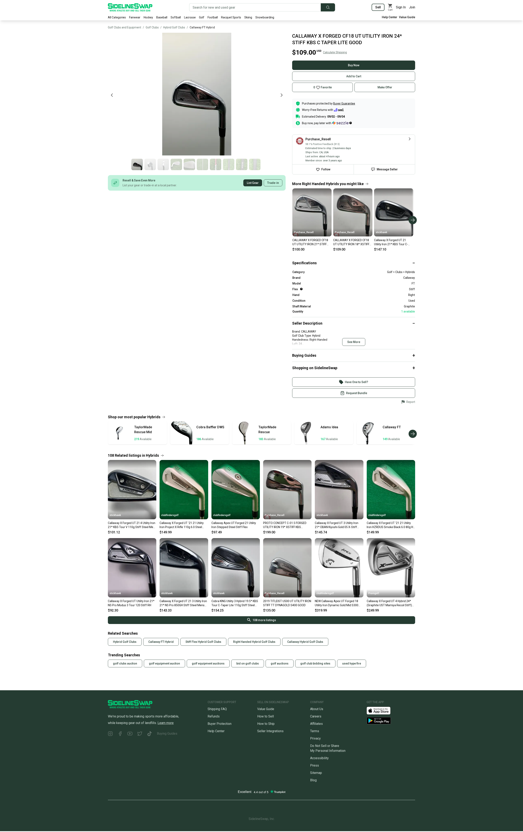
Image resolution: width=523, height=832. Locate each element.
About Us (316, 709)
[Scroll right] (413, 220)
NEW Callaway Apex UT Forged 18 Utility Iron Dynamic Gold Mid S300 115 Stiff (336, 603)
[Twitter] (139, 734)
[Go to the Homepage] (130, 7)
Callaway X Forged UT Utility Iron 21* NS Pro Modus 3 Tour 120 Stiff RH (131, 603)
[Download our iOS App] (382, 710)
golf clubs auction (125, 663)
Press (314, 765)
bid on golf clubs (247, 663)
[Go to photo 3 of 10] (163, 164)
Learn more (166, 723)
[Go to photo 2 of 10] (150, 164)
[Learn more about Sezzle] (342, 123)
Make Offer (385, 87)
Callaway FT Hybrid (202, 27)
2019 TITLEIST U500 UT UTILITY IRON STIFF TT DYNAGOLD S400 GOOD (287, 603)
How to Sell (265, 716)
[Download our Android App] (391, 720)
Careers (315, 716)
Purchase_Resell (304, 232)
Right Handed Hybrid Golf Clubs (254, 641)
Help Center (389, 17)
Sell (378, 7)
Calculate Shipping (335, 52)
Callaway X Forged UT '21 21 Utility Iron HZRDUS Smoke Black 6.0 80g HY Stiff (391, 525)
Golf (201, 17)
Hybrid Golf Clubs (174, 27)
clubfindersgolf (170, 515)
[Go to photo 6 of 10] (202, 164)
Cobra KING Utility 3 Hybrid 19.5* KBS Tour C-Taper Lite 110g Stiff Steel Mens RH (234, 603)
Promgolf (373, 593)
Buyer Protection (219, 724)
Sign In (401, 7)
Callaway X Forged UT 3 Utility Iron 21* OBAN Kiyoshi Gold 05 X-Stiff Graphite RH (336, 525)
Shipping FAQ (217, 709)
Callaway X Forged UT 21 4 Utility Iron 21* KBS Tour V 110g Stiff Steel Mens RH (132, 525)
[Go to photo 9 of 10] (241, 164)
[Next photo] (281, 95)
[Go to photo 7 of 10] (215, 164)
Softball (176, 17)
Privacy (315, 738)
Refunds (214, 716)
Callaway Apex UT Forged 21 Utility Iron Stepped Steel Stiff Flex (233, 525)
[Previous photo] (112, 95)
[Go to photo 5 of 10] (189, 164)
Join (412, 7)
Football (213, 17)
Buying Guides (167, 733)
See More (353, 342)
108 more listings (264, 620)
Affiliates (316, 724)
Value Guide (407, 17)
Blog (313, 780)
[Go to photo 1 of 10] (137, 164)
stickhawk (381, 232)
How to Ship (266, 724)
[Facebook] (120, 734)
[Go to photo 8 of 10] (228, 164)
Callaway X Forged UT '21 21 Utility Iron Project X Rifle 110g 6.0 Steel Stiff (182, 525)
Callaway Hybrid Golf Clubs (305, 641)
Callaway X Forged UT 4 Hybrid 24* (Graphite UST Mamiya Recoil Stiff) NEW (389, 603)
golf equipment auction (164, 663)
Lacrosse (190, 17)
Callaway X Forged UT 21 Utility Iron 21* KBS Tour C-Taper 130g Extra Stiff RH (391, 242)
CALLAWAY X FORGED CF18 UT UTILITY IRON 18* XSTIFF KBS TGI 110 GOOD (351, 242)
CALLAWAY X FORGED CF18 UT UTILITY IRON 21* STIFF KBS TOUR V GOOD (310, 242)
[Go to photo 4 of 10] (176, 164)
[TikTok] (149, 734)
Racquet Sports (231, 17)
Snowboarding (264, 17)
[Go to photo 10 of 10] (254, 164)
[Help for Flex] (301, 289)
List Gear (253, 182)
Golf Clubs (152, 27)
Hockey (148, 17)
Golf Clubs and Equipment (124, 27)
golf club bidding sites (315, 663)
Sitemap (316, 773)
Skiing (248, 17)
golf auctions (279, 663)
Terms (314, 731)
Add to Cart (353, 76)
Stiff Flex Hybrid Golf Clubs (203, 641)
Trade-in (273, 182)
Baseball (161, 17)
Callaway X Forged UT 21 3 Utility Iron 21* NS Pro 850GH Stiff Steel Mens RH (183, 603)
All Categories (117, 17)
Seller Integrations (270, 731)
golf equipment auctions (208, 663)
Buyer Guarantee (344, 103)
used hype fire (351, 663)
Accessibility (319, 758)
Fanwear (134, 17)
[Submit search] (328, 7)
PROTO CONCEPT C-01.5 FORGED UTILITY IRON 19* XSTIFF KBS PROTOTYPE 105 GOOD (284, 525)
